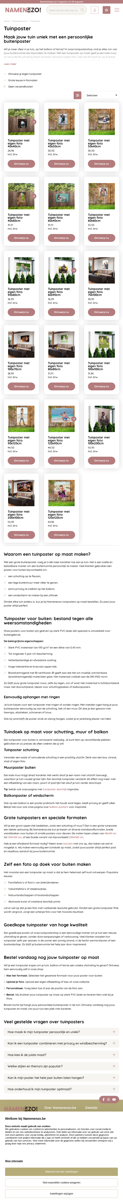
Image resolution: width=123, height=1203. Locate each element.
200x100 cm (76, 837)
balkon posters (58, 806)
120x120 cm (15, 837)
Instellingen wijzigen (61, 1193)
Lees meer (10, 63)
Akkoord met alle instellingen (61, 1171)
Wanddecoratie (20, 21)
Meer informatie (14, 1161)
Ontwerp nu (21, 163)
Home (6, 21)
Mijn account (94, 10)
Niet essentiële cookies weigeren (61, 1182)
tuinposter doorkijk (55, 789)
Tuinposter (35, 21)
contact (68, 843)
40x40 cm (110, 833)
